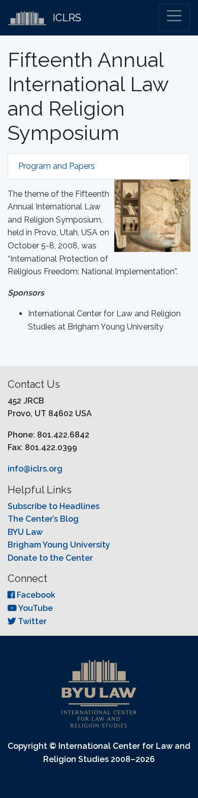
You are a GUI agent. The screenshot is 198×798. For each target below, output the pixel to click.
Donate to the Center (50, 558)
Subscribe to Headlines (54, 506)
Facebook (35, 595)
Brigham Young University (59, 545)
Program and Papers (56, 166)
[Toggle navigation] (174, 17)
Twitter (31, 621)
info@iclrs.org (35, 469)
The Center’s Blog (43, 519)
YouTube (35, 608)
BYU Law (25, 532)
